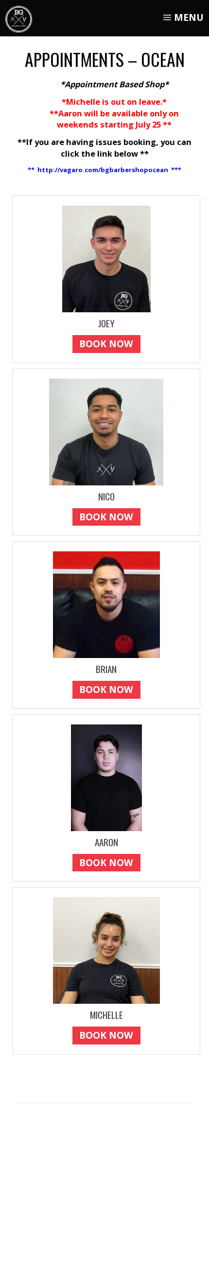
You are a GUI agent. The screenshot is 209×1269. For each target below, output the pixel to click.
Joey (106, 323)
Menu (188, 17)
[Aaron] (106, 777)
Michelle (106, 1015)
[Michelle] (106, 950)
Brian (106, 669)
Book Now (106, 343)
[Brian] (106, 604)
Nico (106, 496)
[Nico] (106, 432)
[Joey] (106, 259)
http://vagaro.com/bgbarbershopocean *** (109, 169)
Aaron (106, 842)
